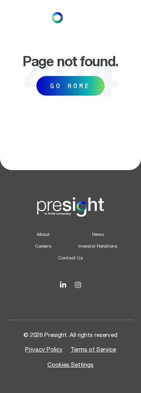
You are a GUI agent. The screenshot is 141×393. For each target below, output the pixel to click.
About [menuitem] (43, 234)
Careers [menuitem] (43, 246)
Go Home (70, 86)
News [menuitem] (98, 234)
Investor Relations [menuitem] (98, 246)
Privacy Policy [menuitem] (44, 349)
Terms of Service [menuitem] (93, 349)
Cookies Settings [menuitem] (70, 364)
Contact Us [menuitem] (70, 258)
